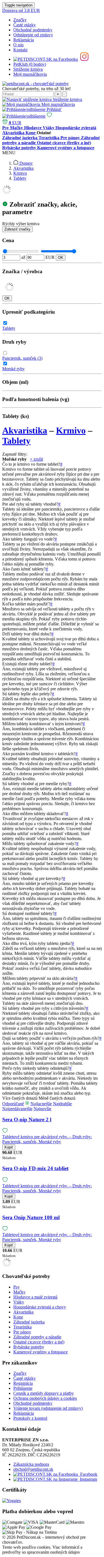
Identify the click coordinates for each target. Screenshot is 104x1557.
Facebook (87, 1474)
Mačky (19, 1292)
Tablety (19, 178)
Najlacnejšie (41, 1103)
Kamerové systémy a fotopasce (40, 1352)
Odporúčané (13, 1103)
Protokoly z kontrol (30, 1418)
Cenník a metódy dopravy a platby (43, 1393)
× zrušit (36, 459)
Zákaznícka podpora (31, 1464)
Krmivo (20, 173)
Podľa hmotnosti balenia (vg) (35, 399)
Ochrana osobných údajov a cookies (45, 1398)
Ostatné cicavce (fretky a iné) (38, 1342)
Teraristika (22, 1327)
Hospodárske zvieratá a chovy (39, 1307)
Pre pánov (22, 1332)
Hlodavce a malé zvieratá (35, 1297)
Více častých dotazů (19, 1098)
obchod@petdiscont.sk (33, 1469)
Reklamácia (23, 39)
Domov (25, 163)
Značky (20, 19)
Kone (18, 1317)
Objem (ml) (15, 382)
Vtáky (18, 1302)
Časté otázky (24, 24)
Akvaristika (23, 168)
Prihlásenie (22, 1388)
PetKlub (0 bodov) (29, 64)
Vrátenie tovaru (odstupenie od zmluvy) (48, 1408)
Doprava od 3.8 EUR (21, 10)
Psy (16, 1287)
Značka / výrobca (22, 271)
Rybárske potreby (28, 1347)
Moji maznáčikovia (30, 74)
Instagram (87, 1479)
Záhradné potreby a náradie (37, 1337)
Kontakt (20, 49)
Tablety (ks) (15, 416)
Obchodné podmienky (32, 29)
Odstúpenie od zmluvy (33, 34)
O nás (18, 44)
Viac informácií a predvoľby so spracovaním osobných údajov (42, 1550)
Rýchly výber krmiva (20, 223)
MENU (9, 152)
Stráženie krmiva (28, 69)
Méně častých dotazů (57, 1098)
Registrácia (23, 1383)
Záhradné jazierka (29, 1322)
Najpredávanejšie (17, 1108)
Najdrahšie (62, 1103)
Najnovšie (42, 1108)
